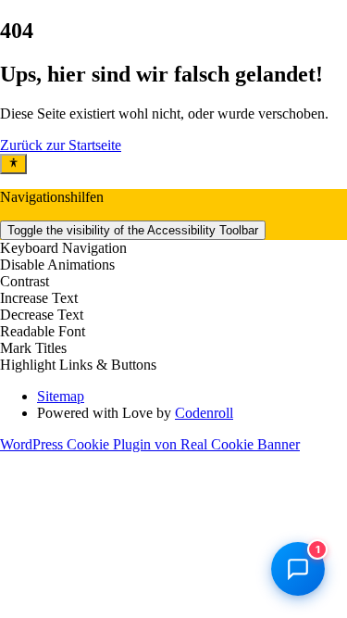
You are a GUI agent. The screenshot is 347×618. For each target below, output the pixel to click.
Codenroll (204, 413)
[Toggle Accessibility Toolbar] (13, 164)
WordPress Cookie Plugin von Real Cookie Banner (150, 444)
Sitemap (60, 396)
